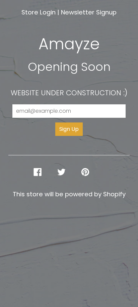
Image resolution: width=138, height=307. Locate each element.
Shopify (114, 194)
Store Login (38, 12)
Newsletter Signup (89, 12)
